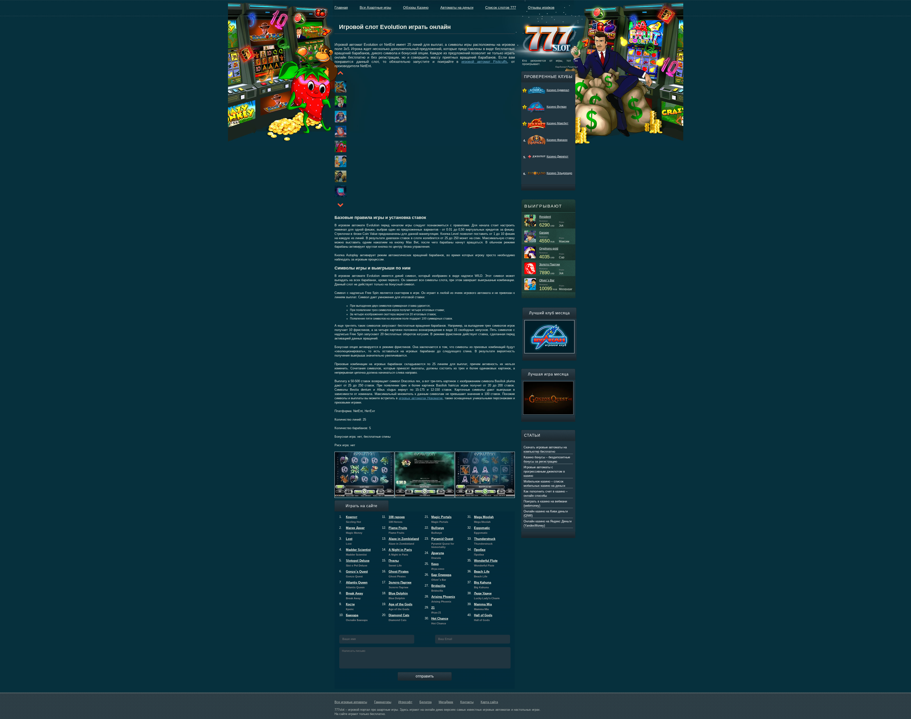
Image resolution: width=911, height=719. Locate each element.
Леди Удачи (483, 596)
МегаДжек (446, 702)
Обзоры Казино (415, 7)
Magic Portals (438, 519)
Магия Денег (352, 530)
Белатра (425, 702)
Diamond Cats (395, 617)
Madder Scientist (355, 552)
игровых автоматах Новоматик (421, 398)
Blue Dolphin (395, 596)
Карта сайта (489, 702)
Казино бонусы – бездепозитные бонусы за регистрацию (547, 459)
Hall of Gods (479, 617)
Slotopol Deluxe (354, 563)
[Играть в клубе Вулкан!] (549, 322)
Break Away (351, 596)
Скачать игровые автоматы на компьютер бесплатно (545, 449)
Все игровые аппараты (351, 702)
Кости (347, 607)
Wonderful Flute (482, 563)
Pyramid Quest (439, 542)
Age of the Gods (397, 607)
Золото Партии (396, 585)
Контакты (467, 702)
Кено (434, 566)
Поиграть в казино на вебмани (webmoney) (545, 503)
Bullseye (434, 530)
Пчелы (392, 563)
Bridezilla (435, 588)
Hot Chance (436, 621)
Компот (350, 519)
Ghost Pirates (395, 574)
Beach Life (478, 574)
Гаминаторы (382, 702)
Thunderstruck (481, 541)
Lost (345, 541)
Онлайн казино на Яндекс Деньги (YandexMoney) (548, 523)
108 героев (393, 519)
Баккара (353, 617)
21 (433, 610)
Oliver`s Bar (546, 280)
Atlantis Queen (353, 585)
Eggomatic (478, 530)
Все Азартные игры (375, 7)
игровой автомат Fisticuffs (484, 62)
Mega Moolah (480, 519)
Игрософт (405, 702)
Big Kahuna (479, 585)
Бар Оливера (438, 577)
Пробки (476, 552)
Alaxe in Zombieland (400, 541)
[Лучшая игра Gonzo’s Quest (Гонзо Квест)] (548, 383)
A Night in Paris (397, 552)
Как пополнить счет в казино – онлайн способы (545, 493)
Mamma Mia (479, 607)
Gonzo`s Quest (353, 574)
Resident (545, 216)
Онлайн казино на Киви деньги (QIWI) (546, 513)
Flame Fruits (394, 530)
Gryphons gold (548, 248)
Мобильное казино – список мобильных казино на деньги (544, 483)
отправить (425, 676)
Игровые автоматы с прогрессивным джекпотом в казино (544, 471)
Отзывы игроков (541, 7)
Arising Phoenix (440, 599)
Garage (544, 232)
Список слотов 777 (500, 7)
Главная (341, 7)
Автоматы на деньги (456, 7)
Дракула (434, 555)
